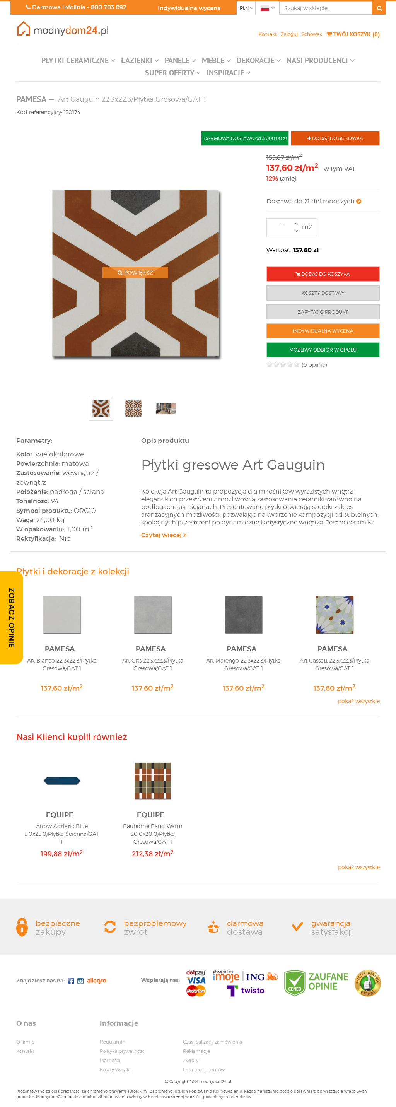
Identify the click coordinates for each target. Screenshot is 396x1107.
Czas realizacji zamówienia (212, 1042)
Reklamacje (196, 1051)
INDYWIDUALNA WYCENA (323, 331)
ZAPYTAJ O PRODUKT (323, 312)
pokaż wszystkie (359, 701)
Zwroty (190, 1060)
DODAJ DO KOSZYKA (325, 274)
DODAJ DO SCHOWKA (337, 138)
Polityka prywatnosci (123, 1051)
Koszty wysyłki (115, 1070)
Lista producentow (204, 1070)
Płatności (110, 1060)
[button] (78, 62)
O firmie (25, 1042)
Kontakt (268, 34)
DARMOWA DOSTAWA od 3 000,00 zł (245, 138)
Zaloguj (289, 34)
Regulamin (112, 1042)
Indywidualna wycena (189, 8)
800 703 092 (108, 7)
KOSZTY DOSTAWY (323, 293)
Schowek (312, 34)
